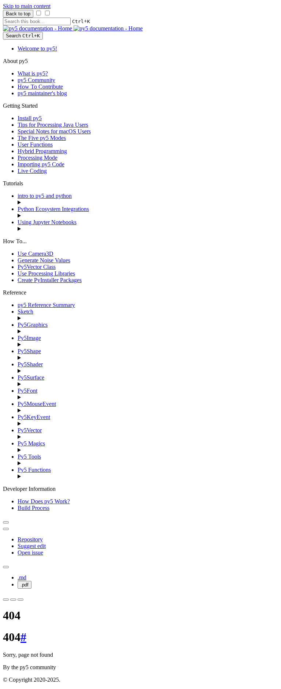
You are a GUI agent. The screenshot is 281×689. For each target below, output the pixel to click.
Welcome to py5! (37, 48)
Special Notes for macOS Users (54, 131)
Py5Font (27, 391)
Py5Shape (29, 351)
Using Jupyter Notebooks (47, 222)
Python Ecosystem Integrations (53, 209)
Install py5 (30, 118)
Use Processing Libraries (46, 273)
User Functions (35, 144)
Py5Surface (31, 377)
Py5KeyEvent (34, 417)
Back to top (18, 13)
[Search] (20, 600)
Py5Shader (30, 364)
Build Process (33, 508)
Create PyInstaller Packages (50, 280)
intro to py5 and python (45, 196)
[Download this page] (6, 567)
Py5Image (29, 338)
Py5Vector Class (37, 267)
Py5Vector (30, 430)
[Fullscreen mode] (6, 600)
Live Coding (32, 171)
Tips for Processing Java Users (53, 125)
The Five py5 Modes (42, 138)
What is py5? (33, 73)
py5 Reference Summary (46, 305)
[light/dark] (13, 600)
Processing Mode (37, 158)
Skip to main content (26, 6)
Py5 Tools (29, 456)
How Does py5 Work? (44, 501)
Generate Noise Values (44, 260)
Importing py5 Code (41, 164)
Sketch (25, 311)
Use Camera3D (35, 254)
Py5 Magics (31, 443)
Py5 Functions (34, 470)
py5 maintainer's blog (42, 93)
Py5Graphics (33, 325)
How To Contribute (40, 87)
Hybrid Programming (42, 151)
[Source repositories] (6, 529)
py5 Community (36, 80)
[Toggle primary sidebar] (6, 522)
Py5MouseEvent (37, 404)
